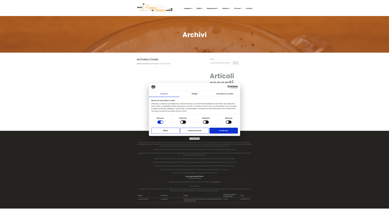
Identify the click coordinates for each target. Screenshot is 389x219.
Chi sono (237, 8)
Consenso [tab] (164, 94)
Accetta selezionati (194, 130)
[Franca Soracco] (155, 8)
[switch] (183, 122)
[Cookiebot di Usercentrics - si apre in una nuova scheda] (229, 87)
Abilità (199, 8)
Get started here (165, 63)
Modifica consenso (194, 178)
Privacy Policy (195, 138)
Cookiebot (216, 182)
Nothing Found (147, 59)
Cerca (212, 59)
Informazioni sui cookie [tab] (224, 94)
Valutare (225, 8)
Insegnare (187, 8)
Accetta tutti (223, 130)
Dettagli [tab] (194, 94)
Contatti (249, 8)
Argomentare (212, 8)
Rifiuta (165, 130)
